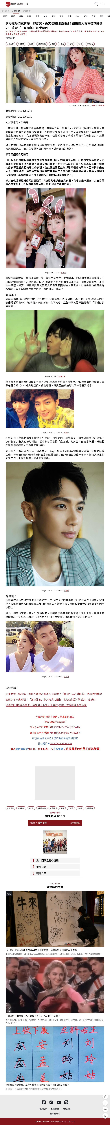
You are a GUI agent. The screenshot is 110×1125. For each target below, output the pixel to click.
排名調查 (5, 10)
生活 (37, 16)
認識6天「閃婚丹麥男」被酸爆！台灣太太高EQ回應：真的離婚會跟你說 (46, 705)
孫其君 (66, 676)
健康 (69, 16)
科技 (77, 16)
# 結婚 (71, 44)
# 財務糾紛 (42, 44)
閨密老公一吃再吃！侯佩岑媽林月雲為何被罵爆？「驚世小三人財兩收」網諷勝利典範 (54, 693)
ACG (85, 16)
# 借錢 (52, 44)
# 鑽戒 (61, 44)
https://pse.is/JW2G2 (61, 743)
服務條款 (67, 1109)
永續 (94, 16)
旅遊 (53, 16)
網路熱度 (27, 10)
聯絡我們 (55, 1109)
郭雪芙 (66, 432)
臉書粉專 (43, 749)
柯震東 (66, 590)
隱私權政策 (55, 1113)
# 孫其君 (21, 44)
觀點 (13, 16)
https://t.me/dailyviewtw (64, 727)
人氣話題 (16, 10)
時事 (29, 16)
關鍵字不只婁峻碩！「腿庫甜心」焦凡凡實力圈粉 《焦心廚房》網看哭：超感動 (51, 699)
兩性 (102, 16)
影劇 (61, 16)
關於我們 (43, 1109)
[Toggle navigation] (102, 4)
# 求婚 (31, 44)
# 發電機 (90, 44)
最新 (5, 16)
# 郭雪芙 (10, 44)
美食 (45, 16)
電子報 (31, 749)
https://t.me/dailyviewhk (65, 732)
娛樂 (21, 16)
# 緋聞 (80, 44)
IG (51, 748)
